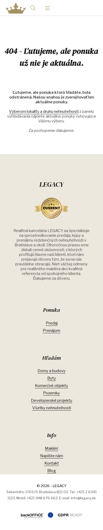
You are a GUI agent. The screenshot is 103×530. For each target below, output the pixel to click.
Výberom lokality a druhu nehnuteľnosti (44, 111)
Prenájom (51, 330)
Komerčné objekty (51, 385)
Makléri (51, 448)
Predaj (52, 323)
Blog (51, 470)
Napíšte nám (51, 455)
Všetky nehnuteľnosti (51, 408)
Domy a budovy (51, 370)
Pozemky (51, 393)
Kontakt (51, 463)
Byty (51, 378)
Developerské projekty (51, 400)
